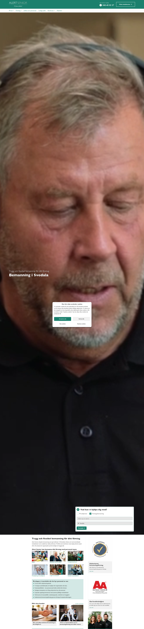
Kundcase (51, 10)
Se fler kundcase (79, 603)
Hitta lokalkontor (125, 4)
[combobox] (105, 518)
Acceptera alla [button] (62, 318)
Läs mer (91, 571)
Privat (11, 10)
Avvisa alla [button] (81, 318)
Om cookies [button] (63, 323)
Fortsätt (80, 528)
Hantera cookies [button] (81, 323)
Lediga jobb (42, 10)
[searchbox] (85, 518)
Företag (18, 10)
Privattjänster (83, 513)
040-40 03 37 (108, 5)
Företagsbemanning (98, 513)
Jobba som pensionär (30, 10)
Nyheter (59, 10)
